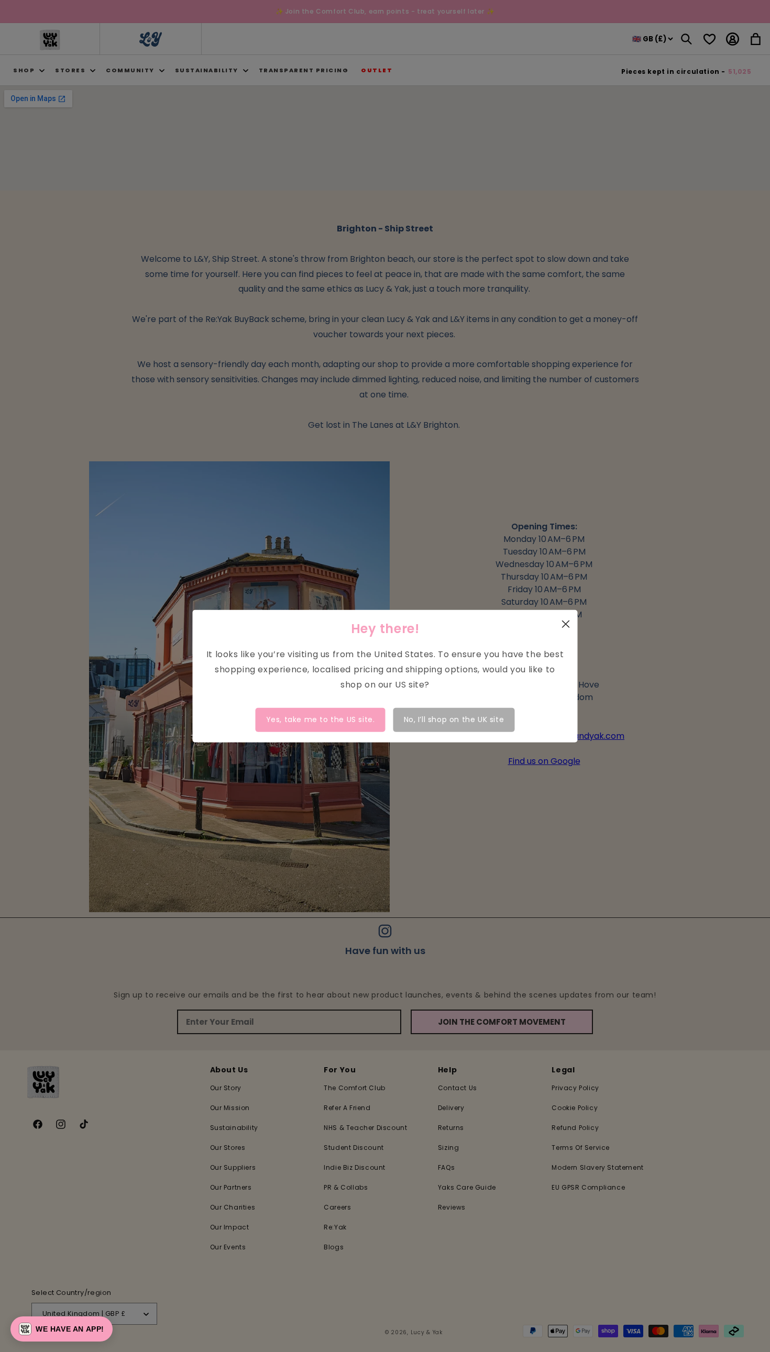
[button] (61, 1329)
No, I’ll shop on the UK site (454, 719)
